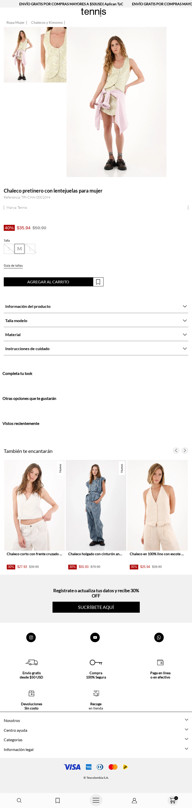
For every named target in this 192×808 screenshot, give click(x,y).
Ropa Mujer (15, 23)
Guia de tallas (13, 265)
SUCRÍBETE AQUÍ (96, 607)
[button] (19, 800)
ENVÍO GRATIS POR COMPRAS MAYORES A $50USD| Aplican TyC (71, 4)
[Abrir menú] (96, 800)
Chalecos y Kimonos (47, 23)
